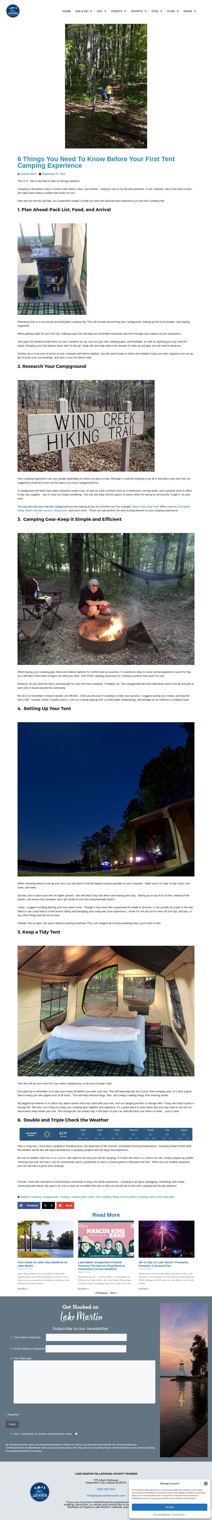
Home (66, 11)
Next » (113, 1292)
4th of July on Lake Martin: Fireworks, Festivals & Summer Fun (164, 1264)
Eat (99, 11)
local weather (58, 1157)
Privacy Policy (178, 1514)
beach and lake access (38, 510)
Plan (171, 11)
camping (65, 1196)
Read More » (23, 1289)
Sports (137, 11)
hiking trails (60, 510)
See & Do (81, 11)
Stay (154, 11)
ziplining (172, 506)
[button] (205, 1483)
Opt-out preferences (162, 1514)
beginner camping (30, 1196)
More (188, 11)
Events (116, 11)
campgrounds (50, 1196)
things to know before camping (130, 1196)
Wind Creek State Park (145, 506)
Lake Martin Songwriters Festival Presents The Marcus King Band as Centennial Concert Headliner (101, 1266)
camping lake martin (83, 1196)
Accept (170, 1507)
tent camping (103, 1196)
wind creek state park (161, 1196)
